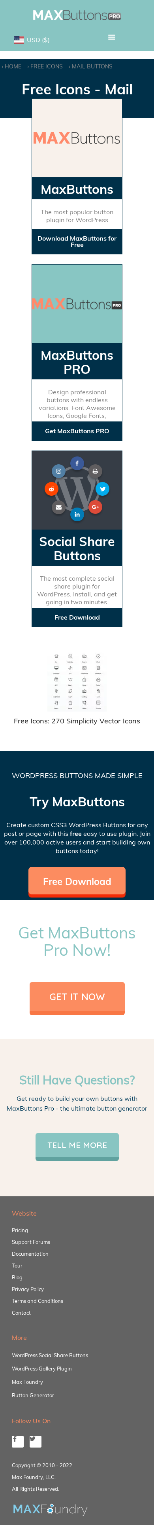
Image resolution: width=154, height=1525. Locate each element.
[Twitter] (35, 1442)
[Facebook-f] (18, 1442)
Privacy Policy (28, 1289)
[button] (111, 37)
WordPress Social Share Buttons (50, 1355)
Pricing (20, 1230)
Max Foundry (27, 1382)
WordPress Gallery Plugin (42, 1368)
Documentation (30, 1254)
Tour (17, 1265)
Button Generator (33, 1395)
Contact (21, 1313)
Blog (17, 1277)
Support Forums (31, 1242)
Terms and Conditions (37, 1301)
